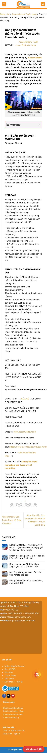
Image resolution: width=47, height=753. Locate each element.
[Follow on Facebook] (4, 696)
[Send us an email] (9, 696)
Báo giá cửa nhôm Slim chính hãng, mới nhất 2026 (26, 581)
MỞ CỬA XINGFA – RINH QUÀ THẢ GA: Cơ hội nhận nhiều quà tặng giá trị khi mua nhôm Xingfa (26, 547)
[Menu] (4, 4)
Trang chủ (4, 14)
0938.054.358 (34, 613)
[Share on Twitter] (21, 505)
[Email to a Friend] (26, 505)
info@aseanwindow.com (21, 617)
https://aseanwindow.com (25, 620)
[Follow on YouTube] (13, 696)
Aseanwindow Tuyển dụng (24, 14)
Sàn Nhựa (9, 678)
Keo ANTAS (10, 669)
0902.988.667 (18, 613)
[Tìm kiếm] (43, 4)
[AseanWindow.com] (23, 4)
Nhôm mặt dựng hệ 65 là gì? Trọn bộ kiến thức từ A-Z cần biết (26, 557)
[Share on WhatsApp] (12, 505)
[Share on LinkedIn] (35, 505)
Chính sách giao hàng (13, 711)
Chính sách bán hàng (13, 708)
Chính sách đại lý (11, 717)
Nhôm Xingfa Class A (15, 666)
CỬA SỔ (25, 398)
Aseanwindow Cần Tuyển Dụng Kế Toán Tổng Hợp (11, 519)
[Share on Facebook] (17, 505)
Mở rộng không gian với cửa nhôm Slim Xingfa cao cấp (25, 573)
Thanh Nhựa (10, 675)
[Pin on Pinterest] (30, 505)
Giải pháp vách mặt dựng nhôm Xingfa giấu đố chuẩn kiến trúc (24, 565)
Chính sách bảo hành (13, 714)
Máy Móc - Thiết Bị (14, 681)
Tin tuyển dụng (29, 45)
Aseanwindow (35, 57)
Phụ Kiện (9, 672)
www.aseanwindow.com (25, 431)
